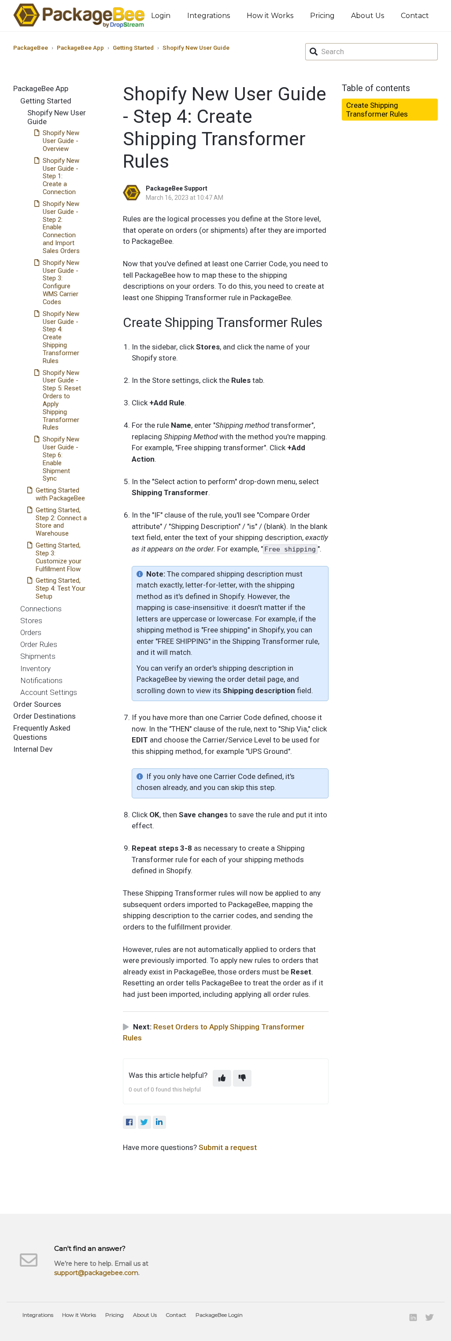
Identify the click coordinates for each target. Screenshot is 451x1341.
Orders (30, 632)
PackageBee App (80, 47)
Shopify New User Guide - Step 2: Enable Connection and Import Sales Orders (61, 227)
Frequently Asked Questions (41, 732)
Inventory (35, 668)
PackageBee (30, 47)
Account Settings (48, 692)
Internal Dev (32, 749)
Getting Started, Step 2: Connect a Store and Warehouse (61, 522)
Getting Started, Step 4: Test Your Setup (60, 588)
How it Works (270, 15)
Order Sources (37, 704)
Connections (41, 608)
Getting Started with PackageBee (60, 494)
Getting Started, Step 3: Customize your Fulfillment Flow (58, 557)
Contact (415, 15)
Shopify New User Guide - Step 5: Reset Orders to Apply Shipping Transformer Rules (62, 400)
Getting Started (133, 47)
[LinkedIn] (159, 1122)
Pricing (322, 15)
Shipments (37, 656)
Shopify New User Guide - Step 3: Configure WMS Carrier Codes (61, 282)
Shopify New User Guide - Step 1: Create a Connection (61, 176)
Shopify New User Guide (196, 47)
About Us (367, 15)
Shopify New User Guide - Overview (61, 141)
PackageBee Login (219, 1315)
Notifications (41, 680)
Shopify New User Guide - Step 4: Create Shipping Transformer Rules (61, 337)
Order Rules (38, 644)
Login (160, 15)
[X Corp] (144, 1122)
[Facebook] (129, 1122)
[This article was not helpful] (242, 1078)
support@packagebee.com (96, 1273)
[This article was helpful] (222, 1078)
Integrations (208, 15)
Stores (31, 620)
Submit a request (228, 1147)
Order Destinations (44, 716)
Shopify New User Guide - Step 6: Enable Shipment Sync (61, 458)
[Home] (79, 15)
